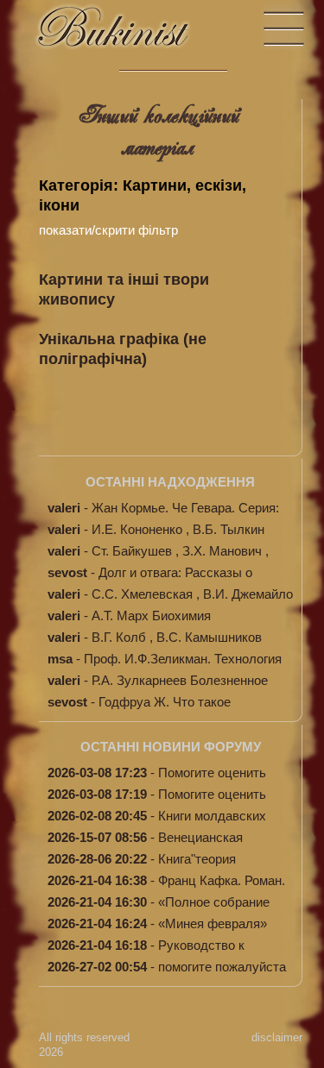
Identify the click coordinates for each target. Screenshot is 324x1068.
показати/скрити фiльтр (108, 230)
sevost (67, 572)
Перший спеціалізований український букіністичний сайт (129, 35)
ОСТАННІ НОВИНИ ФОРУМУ (170, 746)
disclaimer (276, 1037)
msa (60, 658)
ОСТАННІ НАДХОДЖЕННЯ (170, 481)
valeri (64, 507)
